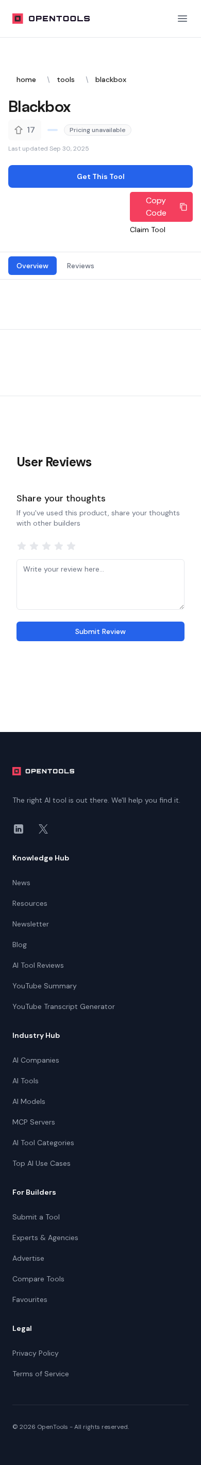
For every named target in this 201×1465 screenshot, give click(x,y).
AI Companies (35, 1060)
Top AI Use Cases (41, 1163)
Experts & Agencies (45, 1237)
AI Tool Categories (43, 1142)
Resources (29, 903)
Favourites (29, 1299)
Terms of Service (40, 1373)
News (21, 882)
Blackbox (39, 106)
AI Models (28, 1101)
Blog (19, 944)
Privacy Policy (35, 1353)
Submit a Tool (36, 1217)
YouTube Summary (44, 985)
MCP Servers (33, 1122)
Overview (32, 265)
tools (66, 79)
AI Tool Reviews (38, 965)
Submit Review (100, 631)
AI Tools (25, 1080)
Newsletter (30, 924)
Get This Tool (101, 176)
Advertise (28, 1258)
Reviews (80, 265)
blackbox (110, 79)
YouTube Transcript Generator (63, 1006)
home (26, 79)
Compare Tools (38, 1278)
